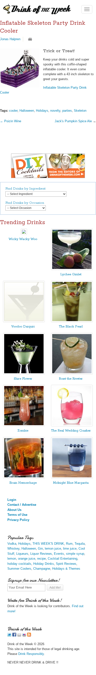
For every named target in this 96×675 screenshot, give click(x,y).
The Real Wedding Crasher (71, 431)
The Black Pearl (71, 327)
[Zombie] (24, 425)
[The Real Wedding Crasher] (72, 425)
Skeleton (80, 110)
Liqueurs (22, 553)
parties (67, 110)
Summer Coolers (19, 568)
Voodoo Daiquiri (23, 327)
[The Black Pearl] (72, 321)
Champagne (41, 568)
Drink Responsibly (31, 654)
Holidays (42, 110)
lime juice (70, 548)
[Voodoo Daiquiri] (24, 321)
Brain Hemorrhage (23, 483)
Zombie (22, 431)
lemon (11, 558)
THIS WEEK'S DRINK (48, 543)
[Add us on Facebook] (14, 635)
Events (59, 553)
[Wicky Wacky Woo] (24, 234)
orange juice (26, 558)
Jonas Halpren (10, 39)
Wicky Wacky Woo (23, 239)
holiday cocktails (19, 564)
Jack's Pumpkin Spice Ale (73, 121)
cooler (13, 110)
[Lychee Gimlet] (72, 269)
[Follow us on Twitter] (9, 635)
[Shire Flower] (24, 373)
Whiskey (13, 548)
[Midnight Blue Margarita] (72, 477)
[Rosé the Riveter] (72, 373)
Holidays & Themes (66, 568)
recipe (41, 558)
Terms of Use (17, 515)
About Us (14, 510)
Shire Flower (23, 379)
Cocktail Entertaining (62, 558)
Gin (40, 548)
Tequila (80, 543)
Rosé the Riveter (71, 379)
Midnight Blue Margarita (71, 483)
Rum (69, 543)
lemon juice (53, 548)
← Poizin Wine (10, 121)
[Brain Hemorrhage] (24, 477)
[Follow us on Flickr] (24, 635)
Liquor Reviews (41, 553)
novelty (55, 110)
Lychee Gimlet (70, 274)
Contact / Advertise (21, 504)
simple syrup (75, 553)
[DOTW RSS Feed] (29, 635)
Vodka (11, 543)
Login (11, 500)
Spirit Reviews (66, 564)
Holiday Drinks (43, 564)
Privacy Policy (18, 520)
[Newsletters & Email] (19, 635)
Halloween (26, 110)
